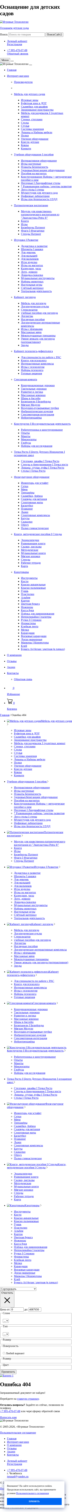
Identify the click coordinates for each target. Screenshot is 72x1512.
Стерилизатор (29, 309)
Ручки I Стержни (31, 619)
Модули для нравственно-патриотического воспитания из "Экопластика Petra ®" (40, 214)
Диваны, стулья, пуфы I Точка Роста (42, 467)
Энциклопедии (30, 540)
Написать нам (8, 1417)
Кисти (24, 581)
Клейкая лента (29, 626)
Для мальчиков (30, 258)
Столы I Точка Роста (33, 470)
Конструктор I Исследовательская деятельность (42, 423)
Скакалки (27, 521)
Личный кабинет (17, 41)
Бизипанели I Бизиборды (36, 401)
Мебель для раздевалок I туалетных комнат (39, 743)
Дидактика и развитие (34, 246)
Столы (25, 122)
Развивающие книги (33, 543)
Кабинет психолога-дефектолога (33, 351)
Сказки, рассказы (31, 546)
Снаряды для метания (34, 499)
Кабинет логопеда (25, 297)
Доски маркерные (31, 639)
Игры (24, 224)
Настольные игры (31, 284)
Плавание (27, 508)
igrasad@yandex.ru (17, 1476)
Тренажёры (27, 492)
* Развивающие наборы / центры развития (46, 186)
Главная (11, 69)
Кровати (26, 148)
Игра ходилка (29, 262)
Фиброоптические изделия (37, 411)
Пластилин (27, 594)
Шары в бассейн (31, 398)
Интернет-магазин (18, 75)
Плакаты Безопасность (34, 166)
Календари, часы (31, 268)
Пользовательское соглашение (18, 1432)
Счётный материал (32, 288)
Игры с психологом (32, 366)
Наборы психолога (32, 370)
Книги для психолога (33, 360)
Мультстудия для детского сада (39, 192)
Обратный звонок (17, 53)
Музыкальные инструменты (38, 278)
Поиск (4, 34)
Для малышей (29, 255)
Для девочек (28, 252)
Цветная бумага (30, 603)
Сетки (24, 486)
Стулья (25, 125)
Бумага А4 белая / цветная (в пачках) (43, 649)
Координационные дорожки (38, 385)
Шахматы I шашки (32, 249)
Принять (34, 1501)
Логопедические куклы (35, 306)
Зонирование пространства (37, 109)
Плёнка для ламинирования (37, 613)
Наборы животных (32, 281)
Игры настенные (31, 163)
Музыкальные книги (33, 553)
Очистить (7, 1292)
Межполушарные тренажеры (38, 335)
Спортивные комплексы (35, 515)
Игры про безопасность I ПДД (39, 199)
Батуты (25, 518)
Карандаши (28, 632)
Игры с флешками (32, 329)
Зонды (25, 345)
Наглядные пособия (33, 319)
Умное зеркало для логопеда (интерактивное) (38, 340)
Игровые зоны (29, 100)
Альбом (25, 597)
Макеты (25, 436)
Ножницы (27, 607)
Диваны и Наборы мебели (36, 132)
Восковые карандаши (33, 636)
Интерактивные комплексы (37, 363)
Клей (24, 645)
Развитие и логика (32, 391)
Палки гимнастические (35, 528)
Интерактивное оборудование (39, 160)
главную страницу (28, 1398)
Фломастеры (28, 623)
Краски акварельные (33, 584)
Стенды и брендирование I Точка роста (44, 464)
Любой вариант (15, 1353)
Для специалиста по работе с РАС (41, 357)
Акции (11, 667)
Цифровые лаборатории (35, 196)
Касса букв (27, 610)
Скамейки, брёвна (32, 495)
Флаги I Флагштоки (32, 230)
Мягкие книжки (30, 556)
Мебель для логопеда (33, 303)
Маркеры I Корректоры (35, 642)
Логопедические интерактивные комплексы (40, 949)
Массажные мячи (31, 332)
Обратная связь (23, 679)
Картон (25, 600)
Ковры (25, 145)
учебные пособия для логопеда (39, 312)
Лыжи (24, 512)
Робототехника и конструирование (42, 429)
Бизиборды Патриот (33, 227)
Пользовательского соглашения (32, 1493)
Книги (25, 220)
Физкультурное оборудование (31, 476)
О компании (14, 655)
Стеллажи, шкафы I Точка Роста (40, 461)
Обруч (25, 524)
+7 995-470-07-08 (17, 50)
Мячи (24, 489)
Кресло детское (30, 142)
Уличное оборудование (34, 138)
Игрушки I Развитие (26, 239)
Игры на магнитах (32, 265)
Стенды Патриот (31, 233)
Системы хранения (32, 129)
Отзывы (12, 661)
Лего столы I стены (32, 189)
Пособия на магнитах (34, 173)
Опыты (25, 432)
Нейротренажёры (31, 417)
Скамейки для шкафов (34, 106)
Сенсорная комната (25, 379)
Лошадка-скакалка (32, 275)
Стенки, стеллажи (31, 119)
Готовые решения (31, 373)
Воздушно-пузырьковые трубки (40, 408)
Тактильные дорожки (34, 388)
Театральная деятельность (36, 291)
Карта (24, 566)
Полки (25, 135)
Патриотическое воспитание (31, 205)
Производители (23, 82)
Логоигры (27, 316)
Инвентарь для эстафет (34, 482)
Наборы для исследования (36, 445)
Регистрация (14, 44)
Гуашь (24, 591)
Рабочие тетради (31, 562)
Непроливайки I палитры (36, 616)
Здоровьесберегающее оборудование (43, 170)
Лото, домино (29, 271)
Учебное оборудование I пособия (33, 154)
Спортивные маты (32, 502)
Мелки (25, 629)
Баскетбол (27, 505)
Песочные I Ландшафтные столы (40, 183)
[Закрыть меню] (12, 61)
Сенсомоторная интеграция (37, 414)
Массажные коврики (33, 395)
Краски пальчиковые (33, 587)
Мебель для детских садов (29, 94)
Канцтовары (21, 572)
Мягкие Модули (30, 404)
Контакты (13, 673)
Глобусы (26, 442)
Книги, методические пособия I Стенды (38, 534)
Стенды (25, 559)
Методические (29, 549)
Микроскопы (29, 439)
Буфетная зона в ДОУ (34, 103)
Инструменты (29, 578)
